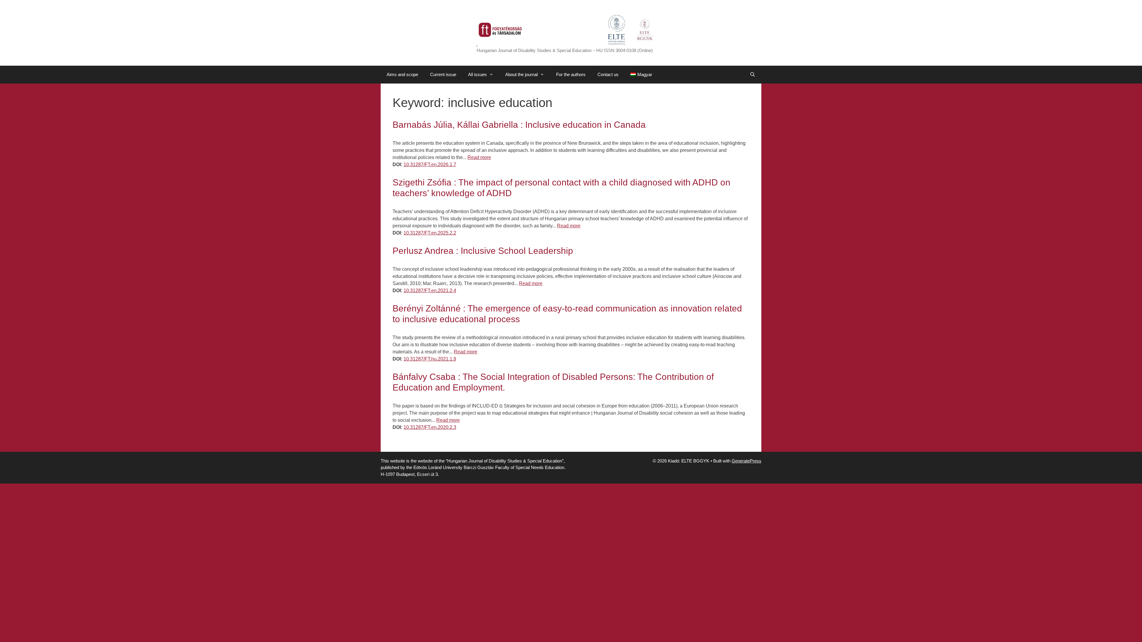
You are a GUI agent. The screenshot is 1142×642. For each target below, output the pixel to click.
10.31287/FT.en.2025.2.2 (430, 232)
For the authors (571, 74)
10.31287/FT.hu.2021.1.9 (430, 358)
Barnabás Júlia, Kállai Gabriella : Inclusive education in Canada (519, 125)
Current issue (443, 74)
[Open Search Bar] (752, 75)
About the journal (521, 74)
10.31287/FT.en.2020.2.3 (430, 427)
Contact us (608, 74)
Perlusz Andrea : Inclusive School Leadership (483, 251)
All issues (477, 74)
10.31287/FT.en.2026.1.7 (430, 164)
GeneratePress (746, 460)
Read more (479, 157)
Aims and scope (402, 74)
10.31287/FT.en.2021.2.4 (430, 290)
